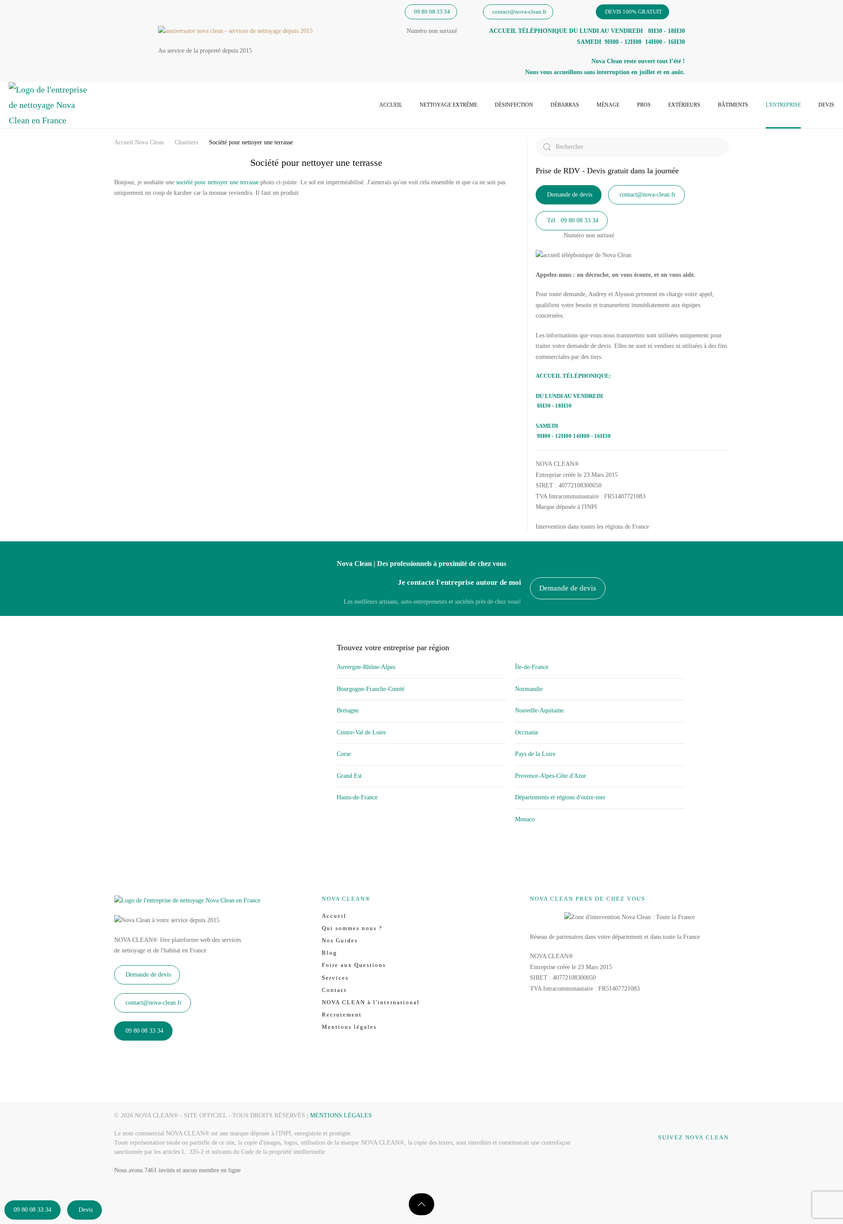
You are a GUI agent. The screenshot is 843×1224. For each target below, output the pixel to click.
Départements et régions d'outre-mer (560, 797)
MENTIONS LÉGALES (341, 1115)
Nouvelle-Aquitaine (539, 710)
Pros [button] (644, 105)
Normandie (529, 689)
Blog (329, 952)
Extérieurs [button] (684, 105)
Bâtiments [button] (733, 105)
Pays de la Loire (535, 754)
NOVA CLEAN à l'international (371, 1002)
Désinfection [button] (514, 105)
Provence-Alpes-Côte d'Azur (550, 776)
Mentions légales (349, 1027)
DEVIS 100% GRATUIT (633, 11)
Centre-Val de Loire (361, 732)
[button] (421, 1204)
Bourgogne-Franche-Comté (370, 689)
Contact (334, 990)
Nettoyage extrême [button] (448, 105)
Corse (344, 754)
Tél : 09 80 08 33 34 (572, 220)
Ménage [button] (608, 105)
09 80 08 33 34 (432, 11)
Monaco (525, 819)
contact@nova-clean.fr (519, 11)
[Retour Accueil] (48, 105)
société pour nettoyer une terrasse (217, 182)
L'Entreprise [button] (783, 105)
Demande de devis (569, 194)
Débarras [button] (565, 105)
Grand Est (349, 776)
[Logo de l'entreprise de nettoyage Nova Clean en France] (187, 900)
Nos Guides (340, 940)
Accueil (390, 105)
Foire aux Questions (354, 965)
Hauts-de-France (357, 797)
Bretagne (348, 710)
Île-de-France (531, 667)
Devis (826, 105)
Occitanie (526, 732)
